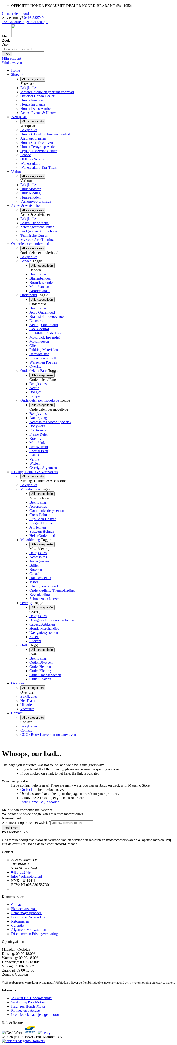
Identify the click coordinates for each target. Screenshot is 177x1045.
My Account (49, 802)
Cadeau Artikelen (42, 624)
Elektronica (38, 430)
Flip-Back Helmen (43, 519)
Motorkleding (30, 540)
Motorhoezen (39, 341)
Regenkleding (40, 594)
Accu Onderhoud (42, 312)
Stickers (35, 641)
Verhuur (17, 172)
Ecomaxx (36, 321)
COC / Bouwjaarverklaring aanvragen (48, 734)
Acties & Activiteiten (26, 206)
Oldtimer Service (32, 159)
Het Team (27, 701)
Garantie (17, 925)
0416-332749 (34, 18)
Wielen (35, 463)
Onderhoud (28, 295)
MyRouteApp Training (37, 239)
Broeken (36, 569)
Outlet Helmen (40, 667)
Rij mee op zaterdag (25, 1010)
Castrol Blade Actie (34, 223)
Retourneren (20, 921)
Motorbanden (39, 287)
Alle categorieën (33, 79)
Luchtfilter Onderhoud (46, 333)
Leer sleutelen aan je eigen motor (35, 1015)
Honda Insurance (32, 104)
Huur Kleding (30, 193)
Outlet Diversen (41, 662)
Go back (26, 789)
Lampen (35, 396)
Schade (25, 155)
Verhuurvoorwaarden (35, 201)
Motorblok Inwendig (45, 337)
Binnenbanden (40, 278)
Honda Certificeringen (36, 142)
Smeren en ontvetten (44, 358)
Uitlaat (34, 455)
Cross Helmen (40, 515)
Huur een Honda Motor (28, 1006)
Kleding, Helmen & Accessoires (34, 472)
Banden (26, 261)
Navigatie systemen (44, 633)
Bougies (35, 392)
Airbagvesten (39, 561)
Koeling (35, 438)
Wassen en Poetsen (43, 362)
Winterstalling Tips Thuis (38, 167)
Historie (26, 705)
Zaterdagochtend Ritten (37, 227)
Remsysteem (39, 447)
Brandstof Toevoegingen (47, 316)
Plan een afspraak (24, 909)
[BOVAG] (44, 1033)
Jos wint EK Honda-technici (31, 998)
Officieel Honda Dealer (37, 96)
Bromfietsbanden (42, 282)
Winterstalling (30, 163)
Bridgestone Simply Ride (38, 231)
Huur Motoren (30, 189)
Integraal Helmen (42, 523)
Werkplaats (19, 117)
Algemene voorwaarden (28, 930)
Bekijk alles (28, 88)
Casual (34, 574)
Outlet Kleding (40, 671)
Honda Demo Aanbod (36, 108)
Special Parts (39, 451)
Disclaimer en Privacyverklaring (34, 934)
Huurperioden (30, 197)
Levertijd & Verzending (28, 917)
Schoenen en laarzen (44, 599)
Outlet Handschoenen (45, 675)
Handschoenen (40, 578)
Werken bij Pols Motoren (29, 1002)
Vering (34, 459)
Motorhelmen (30, 489)
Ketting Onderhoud (44, 325)
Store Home (29, 802)
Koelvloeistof (39, 329)
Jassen (34, 582)
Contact (16, 713)
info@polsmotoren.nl (26, 876)
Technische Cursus (34, 235)
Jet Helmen (38, 527)
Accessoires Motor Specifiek (50, 422)
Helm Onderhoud (42, 536)
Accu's (34, 388)
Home (15, 70)
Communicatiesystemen (47, 511)
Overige (35, 366)
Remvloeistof (39, 354)
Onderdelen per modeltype (39, 400)
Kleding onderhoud (44, 586)
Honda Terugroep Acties (38, 147)
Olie (33, 346)
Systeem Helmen (42, 531)
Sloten (34, 637)
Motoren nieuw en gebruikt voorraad (47, 92)
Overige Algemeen (43, 468)
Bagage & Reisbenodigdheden (52, 620)
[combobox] (23, 49)
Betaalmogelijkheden (26, 913)
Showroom (19, 74)
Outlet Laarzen (40, 679)
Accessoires (38, 506)
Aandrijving (38, 418)
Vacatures (27, 709)
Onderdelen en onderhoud (30, 244)
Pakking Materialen (44, 350)
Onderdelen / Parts (33, 371)
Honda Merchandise (44, 628)
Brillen (34, 565)
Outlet (24, 645)
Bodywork (37, 426)
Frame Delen (39, 434)
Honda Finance (31, 100)
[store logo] (40, 36)
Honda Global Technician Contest (45, 134)
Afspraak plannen (33, 138)
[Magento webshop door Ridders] (23, 1041)
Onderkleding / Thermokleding (52, 590)
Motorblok (37, 443)
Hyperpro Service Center (38, 151)
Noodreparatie (40, 291)
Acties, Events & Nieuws (38, 113)
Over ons (17, 683)
